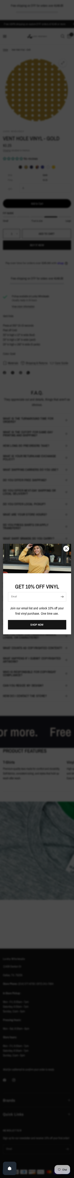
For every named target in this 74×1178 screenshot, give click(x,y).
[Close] (66, 549)
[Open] (9, 1168)
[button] (37, 624)
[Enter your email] (62, 596)
